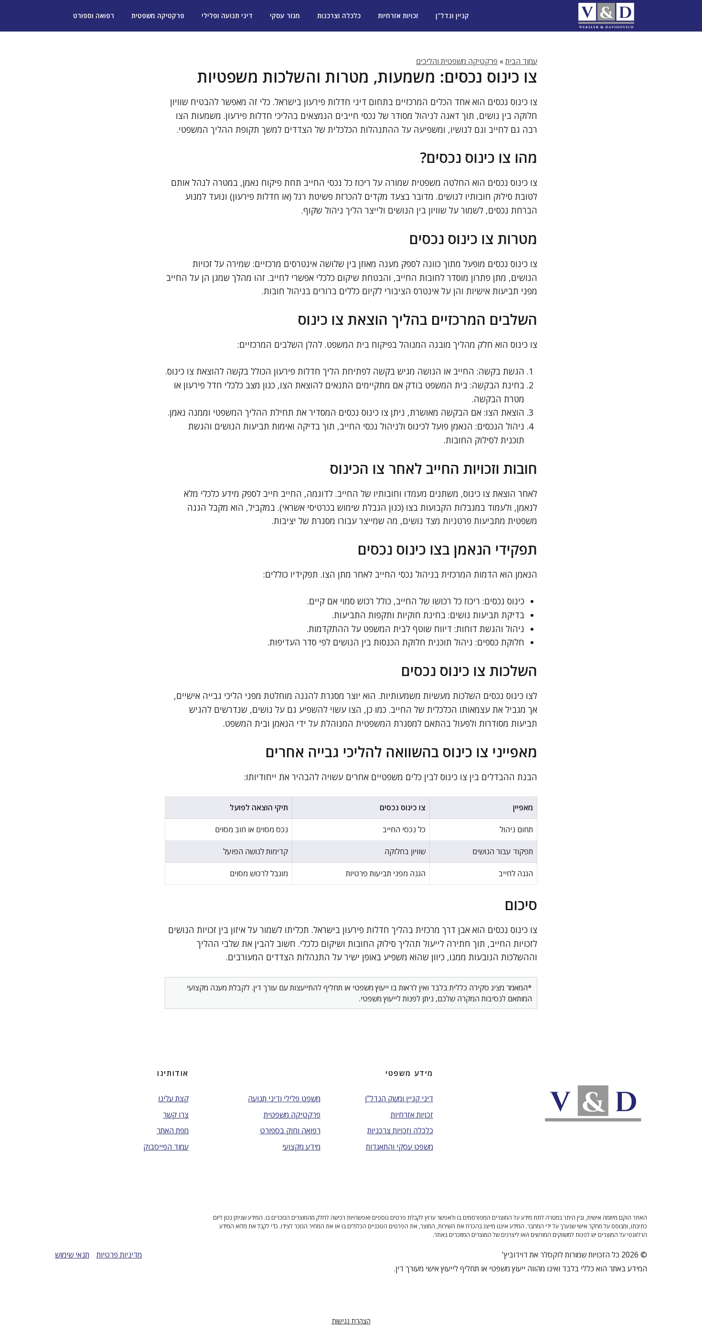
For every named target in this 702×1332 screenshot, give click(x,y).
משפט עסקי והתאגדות (399, 1146)
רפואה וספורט (93, 15)
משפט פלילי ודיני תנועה (284, 1098)
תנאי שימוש (72, 1254)
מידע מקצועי (301, 1146)
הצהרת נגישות (351, 1320)
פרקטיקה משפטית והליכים (457, 61)
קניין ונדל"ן (452, 15)
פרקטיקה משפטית (157, 15)
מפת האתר (173, 1130)
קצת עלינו (173, 1098)
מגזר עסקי (285, 15)
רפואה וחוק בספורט (290, 1130)
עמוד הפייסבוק (166, 1146)
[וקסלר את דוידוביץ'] (606, 15)
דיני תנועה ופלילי (227, 15)
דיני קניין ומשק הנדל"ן (399, 1098)
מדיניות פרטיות (119, 1254)
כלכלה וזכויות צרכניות (400, 1130)
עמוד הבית (521, 61)
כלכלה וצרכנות (339, 15)
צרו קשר (176, 1114)
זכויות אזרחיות (398, 15)
